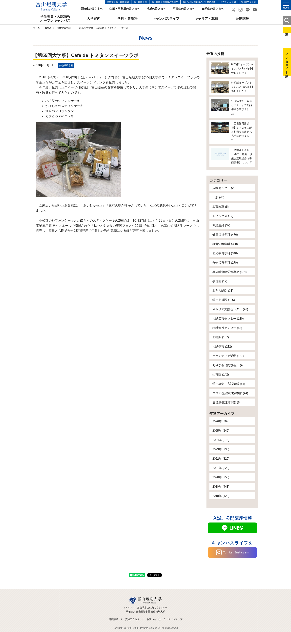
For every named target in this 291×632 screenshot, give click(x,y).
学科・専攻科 (127, 18)
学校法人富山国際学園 (118, 2)
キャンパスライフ (165, 18)
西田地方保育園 (248, 2)
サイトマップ (175, 619)
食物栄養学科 (64, 28)
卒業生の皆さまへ (184, 8)
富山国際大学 (140, 2)
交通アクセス (132, 619)
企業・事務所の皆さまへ (124, 8)
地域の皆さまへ (156, 8)
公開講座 (242, 18)
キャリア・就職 (206, 18)
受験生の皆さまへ (92, 8)
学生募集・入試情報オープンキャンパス (55, 18)
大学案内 (93, 18)
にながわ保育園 (228, 2)
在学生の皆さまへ (213, 8)
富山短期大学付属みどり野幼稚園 (199, 2)
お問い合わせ (154, 619)
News (48, 28)
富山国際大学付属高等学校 (165, 2)
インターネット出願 (287, 61)
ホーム (36, 28)
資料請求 (287, 30)
